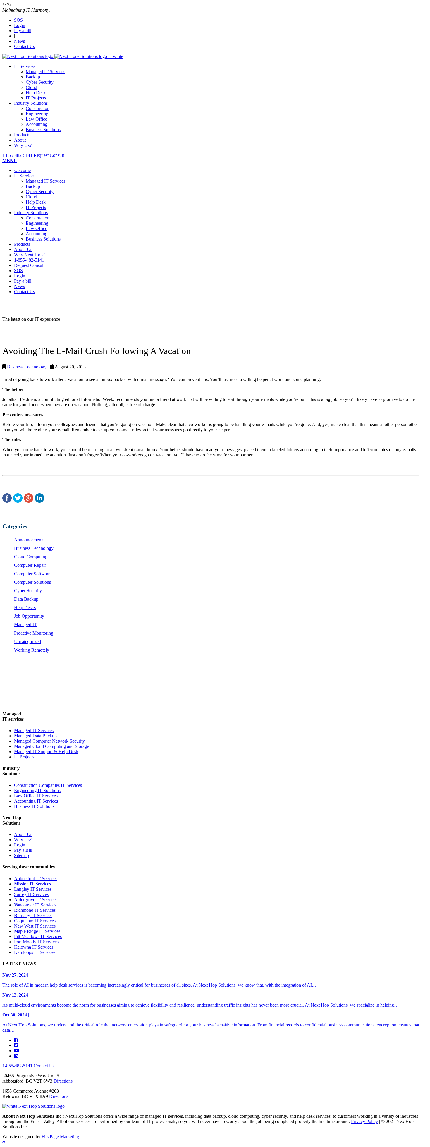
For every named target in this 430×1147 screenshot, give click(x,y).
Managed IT (25, 624)
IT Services (24, 66)
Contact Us (24, 46)
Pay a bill (22, 30)
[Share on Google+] (28, 501)
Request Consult (49, 155)
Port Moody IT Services (36, 941)
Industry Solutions (31, 103)
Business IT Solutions (34, 806)
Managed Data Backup (35, 735)
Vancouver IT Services (35, 904)
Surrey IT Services (31, 894)
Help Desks (25, 607)
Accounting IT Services (36, 801)
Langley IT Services (32, 889)
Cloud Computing (30, 556)
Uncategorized (27, 641)
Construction (37, 108)
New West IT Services (35, 925)
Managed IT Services (45, 71)
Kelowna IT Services (33, 947)
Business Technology (27, 366)
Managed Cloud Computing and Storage (51, 746)
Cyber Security (40, 82)
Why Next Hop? (29, 254)
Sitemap (21, 855)
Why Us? (23, 145)
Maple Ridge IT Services (37, 931)
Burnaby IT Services (33, 915)
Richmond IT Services (35, 910)
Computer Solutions (32, 582)
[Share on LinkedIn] (39, 501)
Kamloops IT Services (34, 952)
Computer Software (32, 573)
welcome (22, 170)
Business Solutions (43, 129)
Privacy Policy (364, 1121)
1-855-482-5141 (17, 155)
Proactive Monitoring (33, 633)
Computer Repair (30, 565)
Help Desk (36, 92)
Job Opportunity (29, 616)
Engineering (37, 113)
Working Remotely (31, 650)
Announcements (29, 539)
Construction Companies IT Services (48, 785)
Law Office (36, 118)
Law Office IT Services (36, 795)
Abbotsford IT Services (35, 878)
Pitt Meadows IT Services (38, 936)
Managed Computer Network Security (49, 741)
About (20, 140)
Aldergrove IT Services (35, 899)
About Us (23, 249)
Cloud (31, 87)
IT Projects (36, 97)
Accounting (36, 124)
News (19, 41)
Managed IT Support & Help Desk (46, 751)
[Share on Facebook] (7, 501)
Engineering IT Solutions (37, 790)
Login (19, 25)
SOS (18, 20)
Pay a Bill (23, 850)
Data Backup (26, 599)
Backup (33, 76)
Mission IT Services (32, 883)
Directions (63, 1081)
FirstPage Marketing (60, 1136)
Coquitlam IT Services (35, 920)
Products (22, 134)
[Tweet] (18, 501)
